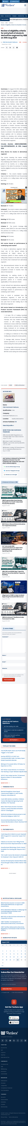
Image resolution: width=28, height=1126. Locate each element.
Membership (4, 1107)
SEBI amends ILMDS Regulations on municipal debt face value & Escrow (13, 435)
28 (17, 960)
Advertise (3, 1102)
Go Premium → (14, 740)
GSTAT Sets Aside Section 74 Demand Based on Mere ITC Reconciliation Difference (13, 777)
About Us (3, 1097)
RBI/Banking (4, 1069)
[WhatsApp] (21, 1040)
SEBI (6, 22)
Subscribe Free (7, 989)
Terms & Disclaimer (13, 1117)
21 (17, 957)
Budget (14, 16)
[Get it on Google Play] (14, 1018)
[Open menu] (25, 5)
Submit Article (4, 1099)
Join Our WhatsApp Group (12, 466)
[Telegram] (25, 1040)
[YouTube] (10, 1040)
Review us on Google (11, 474)
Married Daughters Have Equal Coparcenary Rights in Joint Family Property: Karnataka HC (12, 793)
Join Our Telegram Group (12, 470)
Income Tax (8, 16)
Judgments (4, 1085)
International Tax (5, 1057)
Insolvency (3, 1071)
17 (2, 957)
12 (10, 954)
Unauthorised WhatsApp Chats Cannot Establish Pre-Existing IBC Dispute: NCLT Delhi (13, 849)
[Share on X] (6, 47)
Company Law (4, 1064)
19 (10, 957)
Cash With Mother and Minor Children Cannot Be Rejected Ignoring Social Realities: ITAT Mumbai (12, 801)
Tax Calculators (5, 1090)
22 (21, 957)
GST (2, 1050)
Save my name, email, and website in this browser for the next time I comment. (14, 675)
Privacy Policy (4, 1117)
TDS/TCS (3, 1055)
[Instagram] (17, 1040)
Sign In (23, 1)
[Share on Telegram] (17, 47)
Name (4, 655)
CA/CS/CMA (4, 1074)
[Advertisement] (14, 71)
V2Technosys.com (5, 1114)
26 (10, 960)
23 (25, 957)
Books (6, 1)
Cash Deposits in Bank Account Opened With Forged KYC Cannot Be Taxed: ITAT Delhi (13, 836)
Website (4, 668)
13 (13, 954)
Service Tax (21, 16)
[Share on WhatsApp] (13, 47)
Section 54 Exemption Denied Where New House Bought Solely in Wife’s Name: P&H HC (13, 862)
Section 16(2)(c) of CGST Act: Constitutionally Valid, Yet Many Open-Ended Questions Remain (13, 758)
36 (16, 422)
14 (17, 954)
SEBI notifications (20, 385)
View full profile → (8, 425)
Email (4, 662)
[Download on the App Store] (14, 1022)
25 (6, 960)
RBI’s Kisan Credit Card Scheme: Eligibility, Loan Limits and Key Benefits (13, 442)
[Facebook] (2, 1040)
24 (3, 960)
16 (25, 954)
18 (6, 957)
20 (14, 957)
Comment (5, 637)
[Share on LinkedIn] (10, 47)
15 (21, 954)
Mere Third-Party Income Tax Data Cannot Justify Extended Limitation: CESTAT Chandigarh (12, 808)
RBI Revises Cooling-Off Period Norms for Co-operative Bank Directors (13, 448)
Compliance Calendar (6, 1088)
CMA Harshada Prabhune (10, 42)
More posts (4, 783)
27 (14, 960)
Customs (3, 1052)
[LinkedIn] (13, 1040)
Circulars (3, 1083)
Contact (3, 1104)
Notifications (4, 1080)
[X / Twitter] (6, 1040)
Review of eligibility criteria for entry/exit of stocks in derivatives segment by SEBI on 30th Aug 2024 (14, 34)
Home (2, 16)
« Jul (2, 965)
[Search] (26, 16)
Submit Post (15, 1)
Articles (11, 22)
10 (2, 954)
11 (6, 954)
